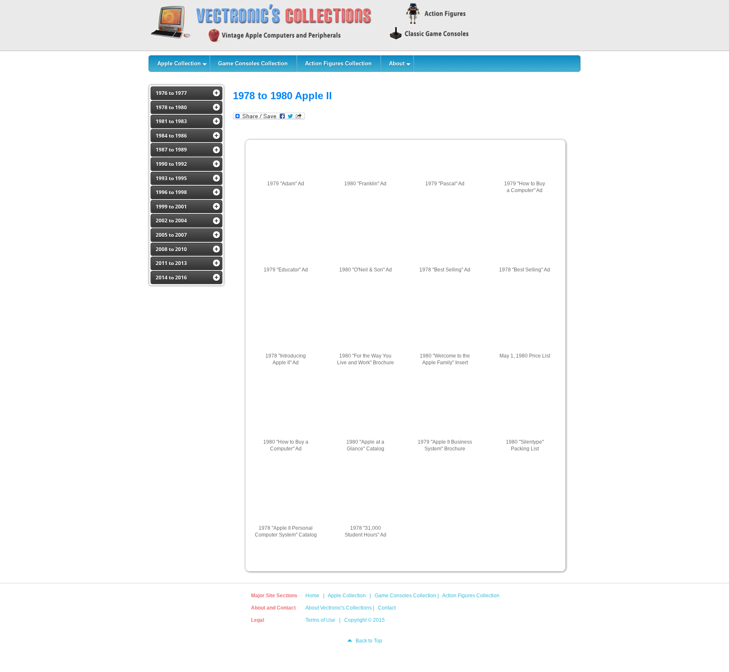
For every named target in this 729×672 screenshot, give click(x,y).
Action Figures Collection (471, 596)
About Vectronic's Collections (338, 608)
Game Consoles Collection (405, 596)
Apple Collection (347, 596)
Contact (387, 608)
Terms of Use (320, 620)
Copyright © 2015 (364, 620)
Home (312, 596)
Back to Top (369, 641)
